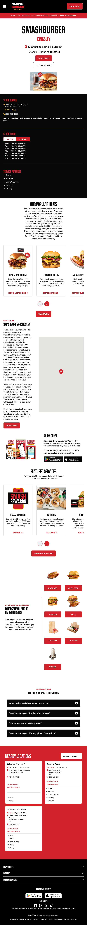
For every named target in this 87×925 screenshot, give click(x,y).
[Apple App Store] (72, 459)
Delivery (23, 139)
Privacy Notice (34, 919)
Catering (73, 641)
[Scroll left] (40, 303)
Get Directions (43, 65)
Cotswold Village (53, 764)
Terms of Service (65, 908)
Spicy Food (73, 588)
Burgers (53, 614)
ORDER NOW (11, 425)
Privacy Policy (52, 908)
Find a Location (71, 756)
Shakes (52, 667)
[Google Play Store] (53, 459)
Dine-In (10, 139)
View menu (43, 314)
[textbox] (43, 119)
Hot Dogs (52, 588)
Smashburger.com (43, 554)
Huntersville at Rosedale (16, 809)
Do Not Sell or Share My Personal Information (63, 919)
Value (73, 614)
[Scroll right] (46, 303)
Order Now (43, 58)
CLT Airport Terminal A (16, 764)
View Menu (74, 6)
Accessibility (14, 919)
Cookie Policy (44, 919)
